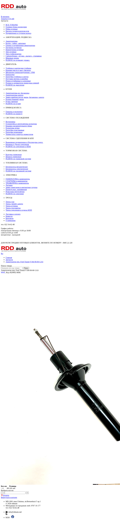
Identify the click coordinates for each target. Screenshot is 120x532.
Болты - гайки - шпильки (16, 43)
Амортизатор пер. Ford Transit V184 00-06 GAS (24, 262)
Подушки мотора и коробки (17, 79)
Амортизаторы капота (14, 95)
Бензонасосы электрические (17, 169)
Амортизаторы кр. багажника (17, 93)
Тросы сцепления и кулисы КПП (19, 210)
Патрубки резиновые (14, 132)
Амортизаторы (11, 41)
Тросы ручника (12, 206)
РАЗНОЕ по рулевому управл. (18, 60)
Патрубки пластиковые (15, 130)
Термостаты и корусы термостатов (19, 134)
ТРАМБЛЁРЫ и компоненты (17, 183)
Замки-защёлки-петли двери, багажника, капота (25, 97)
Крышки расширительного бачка (19, 126)
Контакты (9, 218)
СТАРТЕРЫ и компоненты (16, 181)
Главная (9, 258)
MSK (3, 272)
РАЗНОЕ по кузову (13, 104)
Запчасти (9, 260)
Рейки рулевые (12, 29)
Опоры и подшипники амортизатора (20, 45)
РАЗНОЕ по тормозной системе (18, 159)
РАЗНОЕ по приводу (14, 114)
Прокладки (10, 75)
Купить (6, 495)
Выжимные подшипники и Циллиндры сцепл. (24, 142)
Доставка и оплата (13, 214)
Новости (9, 216)
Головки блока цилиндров (16, 27)
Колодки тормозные (14, 155)
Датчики (9, 185)
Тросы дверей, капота (14, 204)
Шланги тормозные (13, 157)
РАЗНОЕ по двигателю (15, 85)
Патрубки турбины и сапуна (17, 77)
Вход (3, 14)
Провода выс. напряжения (16, 190)
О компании (10, 220)
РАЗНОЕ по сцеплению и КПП (18, 147)
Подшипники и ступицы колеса (18, 33)
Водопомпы (10, 122)
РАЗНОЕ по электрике (15, 194)
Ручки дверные (12, 102)
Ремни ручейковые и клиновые (18, 81)
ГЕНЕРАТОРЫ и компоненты (18, 179)
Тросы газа (10, 202)
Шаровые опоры (12, 58)
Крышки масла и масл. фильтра (18, 70)
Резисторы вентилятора (15, 192)
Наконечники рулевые (15, 50)
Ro (2, 254)
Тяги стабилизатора (13, 54)
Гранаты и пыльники (14, 112)
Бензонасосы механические (17, 167)
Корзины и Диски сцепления (17, 144)
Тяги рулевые (11, 52)
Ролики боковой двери (15, 99)
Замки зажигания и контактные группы (21, 187)
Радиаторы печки (13, 128)
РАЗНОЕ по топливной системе (18, 171)
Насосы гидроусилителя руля (17, 31)
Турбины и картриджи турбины (18, 68)
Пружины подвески (14, 48)
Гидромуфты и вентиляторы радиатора (21, 124)
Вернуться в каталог (9, 497)
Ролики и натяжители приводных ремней (22, 83)
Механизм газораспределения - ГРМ (20, 72)
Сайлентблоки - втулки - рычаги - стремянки (24, 56)
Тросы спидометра (13, 208)
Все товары (12, 25)
